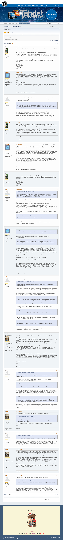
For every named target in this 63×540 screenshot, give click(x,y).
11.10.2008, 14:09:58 (19, 449)
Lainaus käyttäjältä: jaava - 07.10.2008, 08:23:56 (26, 215)
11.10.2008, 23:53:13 (19, 475)
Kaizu (7, 334)
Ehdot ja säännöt (52, 537)
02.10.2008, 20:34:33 (19, 95)
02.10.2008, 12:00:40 (19, 46)
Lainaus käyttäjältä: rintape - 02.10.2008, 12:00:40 (26, 102)
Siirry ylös (6, 494)
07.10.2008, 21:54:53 (19, 189)
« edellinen (51, 40)
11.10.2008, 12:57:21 (19, 433)
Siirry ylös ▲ (58, 537)
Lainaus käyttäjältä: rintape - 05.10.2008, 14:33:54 (26, 191)
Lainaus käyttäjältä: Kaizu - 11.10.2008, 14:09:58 (26, 480)
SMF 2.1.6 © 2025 (6, 537)
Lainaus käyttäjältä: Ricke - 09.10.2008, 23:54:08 (26, 416)
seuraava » (56, 40)
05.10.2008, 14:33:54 (19, 122)
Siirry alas (6, 43)
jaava (7, 72)
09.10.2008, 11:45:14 (19, 333)
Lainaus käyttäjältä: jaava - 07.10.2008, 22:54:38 (26, 281)
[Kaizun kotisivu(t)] (5, 348)
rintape (8, 46)
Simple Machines (11, 537)
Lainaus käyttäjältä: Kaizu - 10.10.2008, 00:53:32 (26, 435)
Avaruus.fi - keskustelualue (12, 26)
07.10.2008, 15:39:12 (19, 172)
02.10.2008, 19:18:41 (19, 72)
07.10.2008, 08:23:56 (19, 144)
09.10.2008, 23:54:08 (19, 370)
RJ (6, 96)
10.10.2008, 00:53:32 (19, 411)
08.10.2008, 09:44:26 (19, 276)
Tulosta (57, 43)
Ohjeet (48, 537)
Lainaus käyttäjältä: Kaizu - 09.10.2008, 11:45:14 (26, 372)
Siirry (42, 499)
